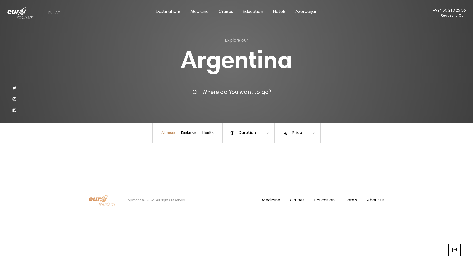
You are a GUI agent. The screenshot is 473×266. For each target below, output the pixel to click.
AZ (57, 13)
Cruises (226, 12)
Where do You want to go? (236, 92)
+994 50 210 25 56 (449, 11)
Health (208, 133)
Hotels (279, 12)
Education (253, 12)
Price (297, 133)
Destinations (168, 12)
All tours (168, 133)
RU (50, 13)
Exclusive (188, 133)
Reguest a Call (453, 15)
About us (375, 200)
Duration (247, 133)
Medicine (199, 12)
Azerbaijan (306, 12)
